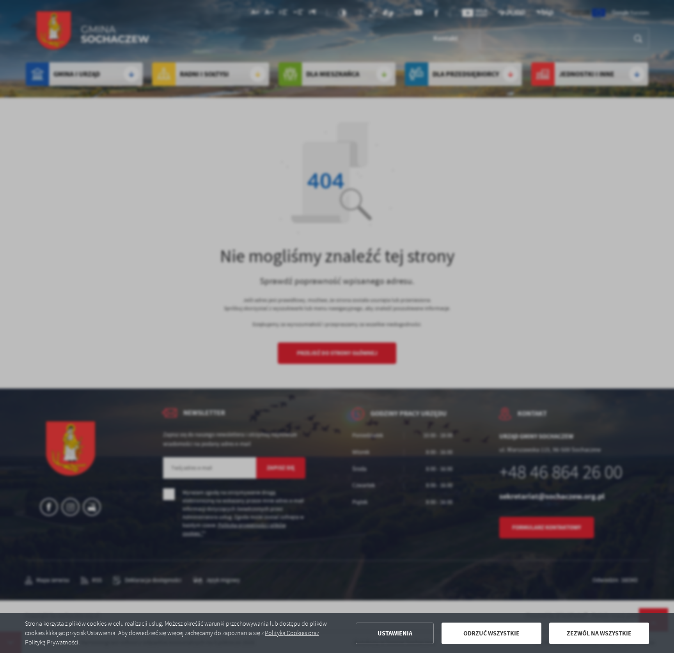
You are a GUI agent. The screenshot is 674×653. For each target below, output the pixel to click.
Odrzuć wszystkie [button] (491, 633)
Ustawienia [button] (395, 633)
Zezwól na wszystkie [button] (599, 633)
